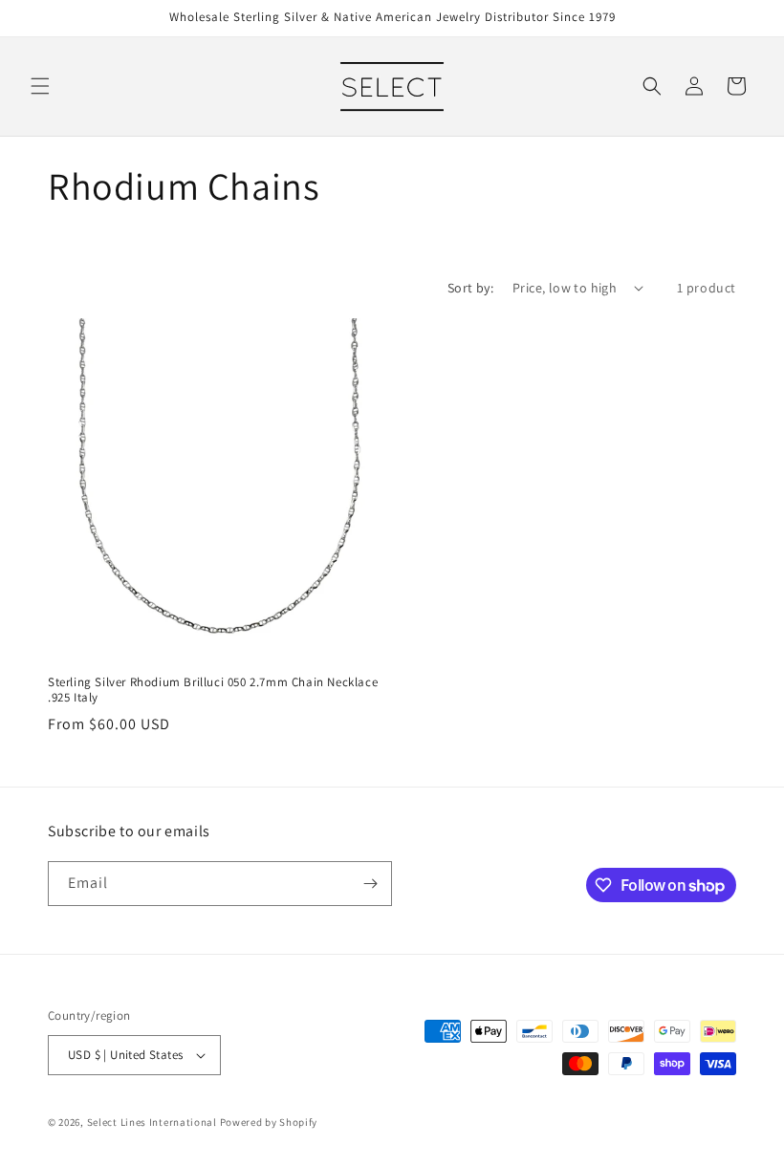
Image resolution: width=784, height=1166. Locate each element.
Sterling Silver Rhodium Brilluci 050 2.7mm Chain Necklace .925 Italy (213, 690)
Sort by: (470, 287)
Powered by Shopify (269, 1122)
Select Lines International (152, 1122)
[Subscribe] (370, 883)
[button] (40, 86)
